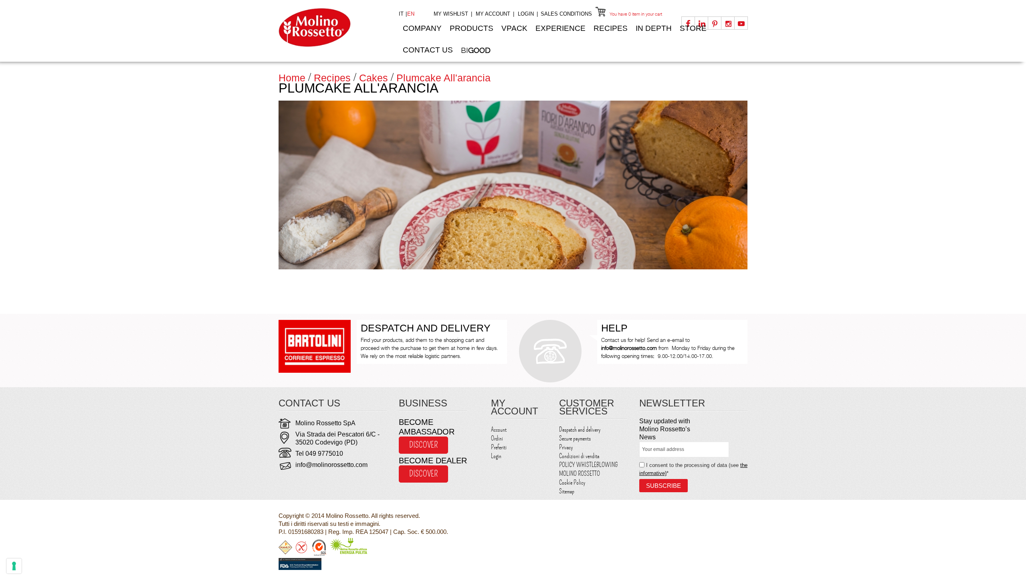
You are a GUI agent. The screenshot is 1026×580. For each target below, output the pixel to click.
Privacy (566, 447)
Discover (423, 445)
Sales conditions (566, 14)
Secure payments (575, 438)
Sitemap (566, 491)
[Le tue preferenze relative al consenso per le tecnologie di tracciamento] (14, 566)
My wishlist (451, 14)
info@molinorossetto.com (331, 464)
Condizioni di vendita (579, 456)
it (402, 14)
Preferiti (499, 447)
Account (499, 430)
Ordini (497, 438)
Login (526, 14)
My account (493, 14)
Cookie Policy (572, 483)
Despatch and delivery (579, 430)
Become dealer (433, 460)
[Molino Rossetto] (333, 27)
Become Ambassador (426, 427)
